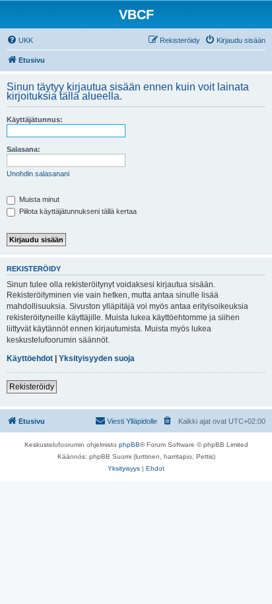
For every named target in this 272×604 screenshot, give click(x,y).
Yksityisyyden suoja (97, 358)
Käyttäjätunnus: (35, 119)
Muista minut (38, 199)
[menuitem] (20, 40)
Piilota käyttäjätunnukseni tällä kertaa (77, 211)
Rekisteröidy (31, 386)
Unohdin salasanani (38, 174)
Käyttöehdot (30, 358)
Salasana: (23, 149)
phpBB (129, 444)
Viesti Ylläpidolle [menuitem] (132, 421)
